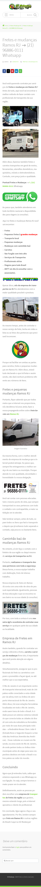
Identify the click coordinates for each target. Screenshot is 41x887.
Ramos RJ (14, 414)
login (17, 847)
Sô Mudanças (10, 877)
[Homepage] (20, 7)
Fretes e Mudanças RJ (30, 62)
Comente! (15, 62)
